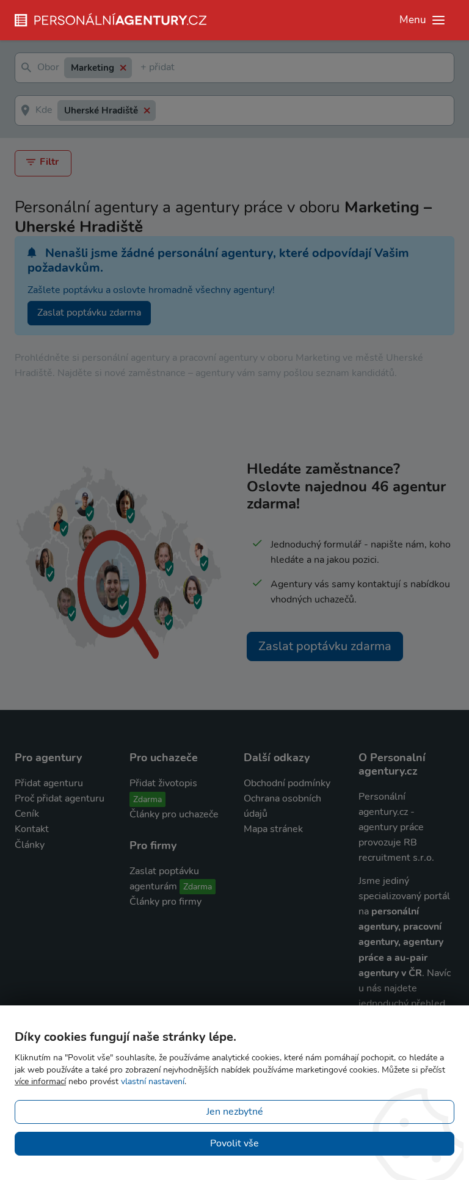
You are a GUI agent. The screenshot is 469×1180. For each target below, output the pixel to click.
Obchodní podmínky (287, 783)
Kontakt (32, 829)
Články (30, 845)
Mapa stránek (273, 829)
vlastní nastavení (152, 1081)
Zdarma (147, 799)
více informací (40, 1081)
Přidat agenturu (49, 783)
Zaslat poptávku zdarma (89, 312)
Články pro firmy (165, 901)
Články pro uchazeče (174, 814)
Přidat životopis (163, 783)
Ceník (27, 813)
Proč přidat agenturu (59, 798)
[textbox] (143, 68)
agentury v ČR (390, 973)
